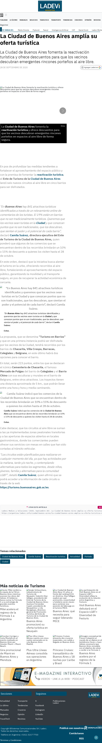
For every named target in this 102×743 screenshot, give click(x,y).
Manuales (23, 20)
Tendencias (67, 20)
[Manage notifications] (96, 738)
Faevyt (45, 30)
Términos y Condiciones (10, 740)
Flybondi (36, 30)
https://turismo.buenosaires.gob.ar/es (24, 487)
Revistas (97, 20)
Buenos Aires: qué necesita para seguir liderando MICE (64, 616)
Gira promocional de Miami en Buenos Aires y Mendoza (10, 655)
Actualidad (75, 556)
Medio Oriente (23, 30)
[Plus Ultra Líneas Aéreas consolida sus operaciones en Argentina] (37, 641)
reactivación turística (50, 174)
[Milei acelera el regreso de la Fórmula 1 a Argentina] (11, 598)
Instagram (40, 710)
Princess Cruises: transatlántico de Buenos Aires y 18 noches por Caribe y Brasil (64, 656)
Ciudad (40, 223)
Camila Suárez (19, 235)
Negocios (34, 20)
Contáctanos (76, 733)
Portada (88, 556)
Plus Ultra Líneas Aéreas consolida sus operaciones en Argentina (36, 655)
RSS (81, 738)
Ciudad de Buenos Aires (45, 178)
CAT (73, 30)
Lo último (13, 20)
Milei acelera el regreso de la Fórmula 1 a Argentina (9, 614)
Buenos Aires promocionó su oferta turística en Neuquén (37, 626)
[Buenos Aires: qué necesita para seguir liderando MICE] (64, 599)
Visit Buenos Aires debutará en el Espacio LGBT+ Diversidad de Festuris (90, 611)
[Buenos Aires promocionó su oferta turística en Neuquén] (37, 604)
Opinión (88, 20)
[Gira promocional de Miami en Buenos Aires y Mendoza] (11, 641)
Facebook (39, 705)
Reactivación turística (55, 556)
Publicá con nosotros (72, 728)
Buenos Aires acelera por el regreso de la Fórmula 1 (87, 658)
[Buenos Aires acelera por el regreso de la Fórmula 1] (90, 643)
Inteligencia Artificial (60, 30)
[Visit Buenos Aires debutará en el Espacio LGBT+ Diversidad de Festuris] (90, 596)
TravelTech (44, 20)
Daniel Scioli (83, 30)
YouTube (39, 719)
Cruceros (78, 20)
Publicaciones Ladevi (59, 702)
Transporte (56, 20)
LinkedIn (39, 714)
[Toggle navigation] (5, 15)
